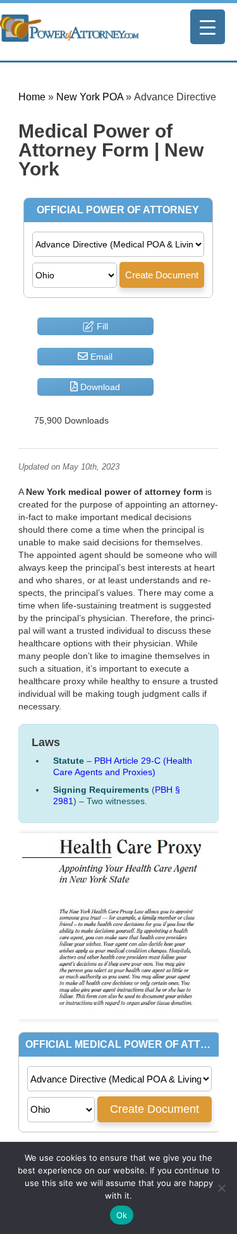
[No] (221, 1188)
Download (99, 387)
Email (100, 357)
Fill (101, 326)
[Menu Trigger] (207, 26)
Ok (122, 1215)
